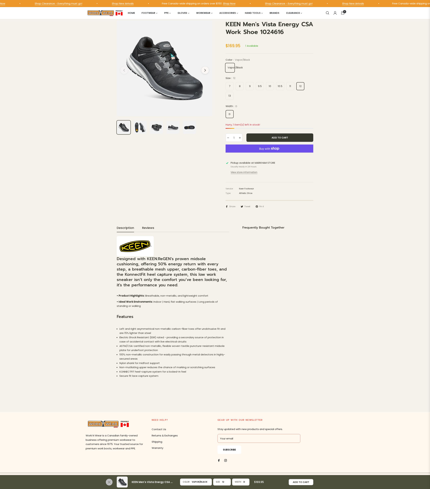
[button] (327, 13)
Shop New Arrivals (114, 3)
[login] (335, 13)
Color (186, 481)
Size (218, 481)
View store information (244, 172)
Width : (231, 106)
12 (300, 86)
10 (270, 86)
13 (229, 95)
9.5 (260, 86)
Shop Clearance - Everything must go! (49, 3)
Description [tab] (125, 228)
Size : (230, 78)
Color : (238, 60)
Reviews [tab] (148, 228)
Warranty (157, 448)
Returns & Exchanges (165, 435)
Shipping (157, 441)
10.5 (280, 86)
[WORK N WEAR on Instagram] (225, 460)
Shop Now (220, 3)
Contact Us (159, 429)
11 (290, 86)
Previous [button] (124, 70)
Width (238, 481)
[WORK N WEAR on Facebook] (219, 460)
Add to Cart (301, 482)
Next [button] (205, 70)
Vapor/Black (231, 67)
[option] (164, 68)
